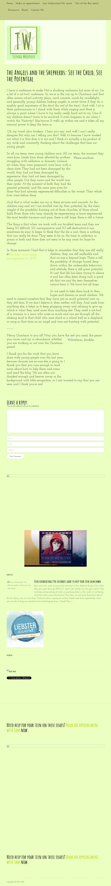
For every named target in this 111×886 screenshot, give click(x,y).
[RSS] (96, 16)
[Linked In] (87, 16)
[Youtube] (90, 16)
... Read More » (66, 601)
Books (25, 10)
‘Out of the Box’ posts (87, 3)
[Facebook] (81, 16)
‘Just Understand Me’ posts (57, 3)
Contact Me (37, 10)
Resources (13, 10)
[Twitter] (84, 16)
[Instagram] (93, 16)
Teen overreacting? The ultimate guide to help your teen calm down (67, 581)
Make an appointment (28, 3)
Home (9, 3)
